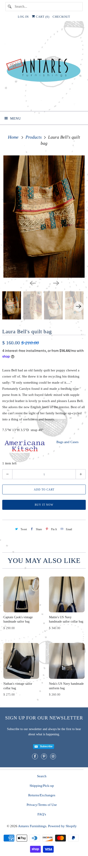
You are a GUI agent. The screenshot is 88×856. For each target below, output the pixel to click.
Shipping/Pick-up (42, 785)
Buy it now (44, 504)
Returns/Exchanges (41, 795)
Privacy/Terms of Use (42, 805)
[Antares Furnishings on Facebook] (35, 756)
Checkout (61, 16)
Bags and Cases (67, 442)
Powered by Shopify (62, 826)
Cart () (42, 16)
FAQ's (41, 814)
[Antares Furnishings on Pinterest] (44, 756)
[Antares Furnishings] (44, 68)
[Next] (56, 283)
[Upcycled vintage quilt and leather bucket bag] (44, 216)
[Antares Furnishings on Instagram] (53, 756)
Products (34, 137)
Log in (23, 16)
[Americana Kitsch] (24, 452)
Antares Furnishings (32, 826)
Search (41, 776)
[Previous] (32, 283)
